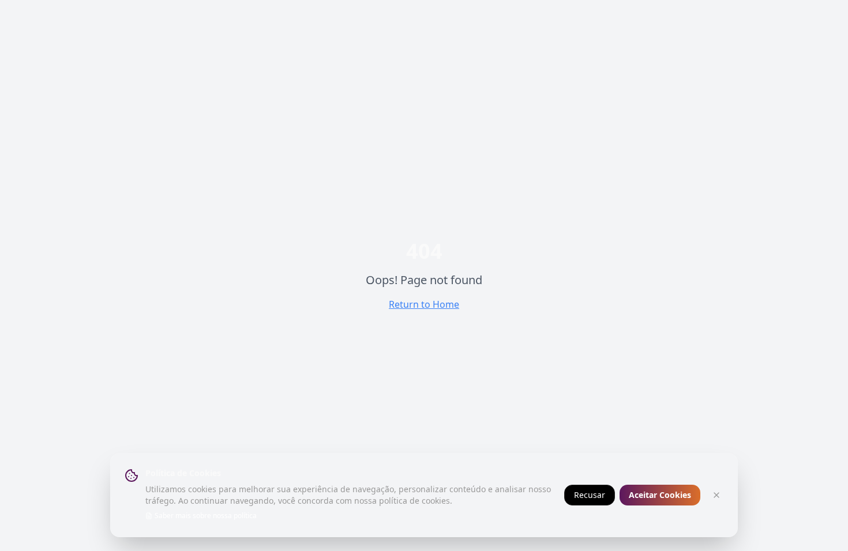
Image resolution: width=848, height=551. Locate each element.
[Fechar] (716, 495)
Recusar (589, 494)
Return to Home (424, 304)
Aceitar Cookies (660, 494)
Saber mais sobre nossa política (206, 515)
